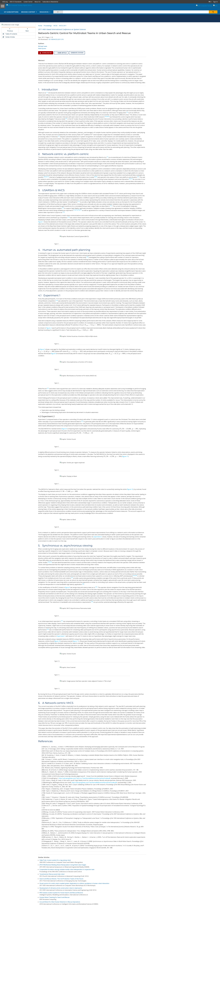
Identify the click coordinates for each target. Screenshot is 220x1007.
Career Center (28, 2)
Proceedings (48, 26)
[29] (96, 587)
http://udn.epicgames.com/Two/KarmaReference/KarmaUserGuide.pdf (94, 782)
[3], (105, 116)
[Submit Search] (213, 11)
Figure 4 (53, 353)
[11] (79, 201)
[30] (92, 601)
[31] (62, 621)
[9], (46, 177)
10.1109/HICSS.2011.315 (56, 39)
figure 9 (67, 587)
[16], (79, 210)
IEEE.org (5, 2)
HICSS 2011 (62, 26)
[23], (49, 562)
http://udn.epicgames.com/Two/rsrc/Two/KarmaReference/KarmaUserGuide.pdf (84, 778)
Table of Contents (11, 34)
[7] (58, 136)
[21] (48, 388)
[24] (51, 562)
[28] (83, 584)
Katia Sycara (42, 48)
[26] (136, 575)
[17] (81, 210)
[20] (87, 257)
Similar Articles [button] (10, 37)
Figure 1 (40, 222)
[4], (107, 116)
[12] (111, 206)
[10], (48, 177)
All (58, 12)
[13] (63, 208)
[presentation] (87, 325)
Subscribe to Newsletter (50, 2)
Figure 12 (130, 489)
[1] (47, 92)
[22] (82, 421)
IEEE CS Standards (15, 2)
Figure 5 (64, 429)
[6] (66, 118)
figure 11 (76, 641)
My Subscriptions (11, 12)
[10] (132, 179)
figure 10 (57, 641)
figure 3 (42, 349)
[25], (134, 575)
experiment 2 (97, 537)
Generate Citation (77, 53)
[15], (77, 210)
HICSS (55, 26)
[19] (69, 217)
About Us (37, 2)
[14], (74, 210)
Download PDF (47, 53)
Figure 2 (48, 328)
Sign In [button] (215, 2)
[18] (64, 212)
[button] (210, 1)
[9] (96, 177)
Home (40, 26)
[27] (72, 577)
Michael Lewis (42, 46)
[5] (108, 116)
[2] (127, 112)
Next (27, 31)
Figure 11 (125, 456)
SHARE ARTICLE (62, 53)
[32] (48, 629)
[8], (44, 177)
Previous (10, 31)
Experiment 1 (61, 636)
